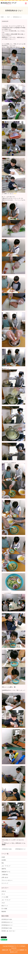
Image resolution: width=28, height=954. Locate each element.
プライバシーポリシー (7, 880)
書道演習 (4, 911)
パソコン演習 (5, 897)
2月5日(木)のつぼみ (7, 849)
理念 (3, 863)
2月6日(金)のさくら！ (20, 849)
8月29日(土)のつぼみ (7, 919)
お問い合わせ (5, 877)
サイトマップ (5, 883)
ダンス (3, 894)
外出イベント (5, 905)
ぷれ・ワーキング (6, 865)
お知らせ (4, 891)
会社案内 (4, 860)
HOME (2, 17)
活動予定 (4, 868)
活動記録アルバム (6, 871)
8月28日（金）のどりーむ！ (9, 931)
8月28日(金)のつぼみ (7, 928)
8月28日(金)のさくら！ (7, 925)
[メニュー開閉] (26, 3)
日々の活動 (4, 908)
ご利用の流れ (5, 874)
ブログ (8, 17)
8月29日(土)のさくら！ (7, 922)
